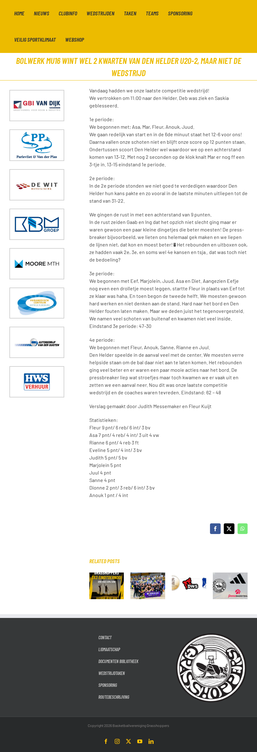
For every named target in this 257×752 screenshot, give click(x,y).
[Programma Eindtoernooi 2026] (106, 575)
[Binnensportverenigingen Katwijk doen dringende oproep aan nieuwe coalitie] (189, 575)
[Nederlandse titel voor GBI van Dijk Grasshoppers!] (147, 575)
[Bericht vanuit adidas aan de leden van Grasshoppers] (230, 575)
